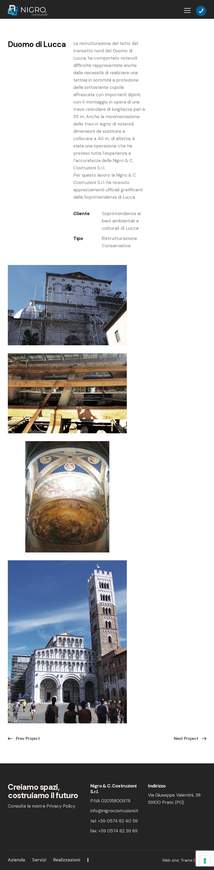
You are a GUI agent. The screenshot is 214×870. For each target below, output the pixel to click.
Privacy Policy (60, 806)
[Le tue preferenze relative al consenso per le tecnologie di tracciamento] (205, 861)
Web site (170, 860)
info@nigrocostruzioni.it (114, 811)
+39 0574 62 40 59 (118, 821)
